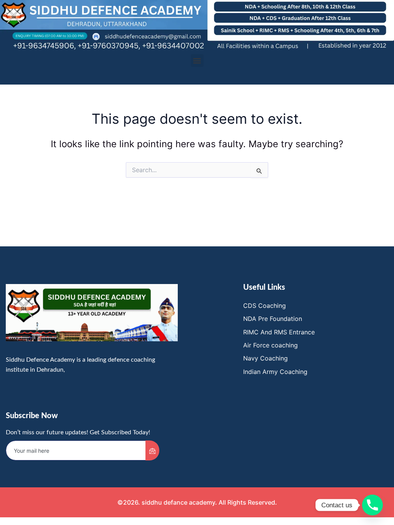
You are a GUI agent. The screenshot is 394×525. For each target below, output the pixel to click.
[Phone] (372, 505)
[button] (197, 60)
